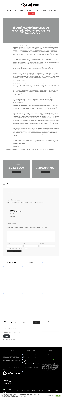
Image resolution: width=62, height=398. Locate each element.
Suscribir (7, 336)
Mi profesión (18, 164)
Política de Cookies (7, 383)
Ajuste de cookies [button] (51, 395)
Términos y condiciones (8, 381)
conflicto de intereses (25, 149)
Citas (49, 10)
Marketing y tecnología (53, 390)
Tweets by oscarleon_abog (47, 354)
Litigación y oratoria (41, 390)
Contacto (53, 10)
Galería (31, 10)
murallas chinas (35, 149)
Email (24, 243)
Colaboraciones (19, 10)
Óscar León (31, 155)
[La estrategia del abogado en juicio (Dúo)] (31, 355)
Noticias (26, 10)
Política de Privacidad (7, 378)
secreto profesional (52, 149)
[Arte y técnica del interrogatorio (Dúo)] (30, 363)
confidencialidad (16, 149)
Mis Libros (31, 13)
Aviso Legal (5, 380)
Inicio (7, 10)
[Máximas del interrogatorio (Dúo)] (29, 357)
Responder (13, 216)
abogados (9, 149)
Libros (40, 10)
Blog (11, 10)
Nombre (8, 243)
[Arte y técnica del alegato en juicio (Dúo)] (31, 360)
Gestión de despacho (29, 390)
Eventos (36, 10)
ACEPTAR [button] (58, 395)
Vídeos (44, 10)
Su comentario (10, 229)
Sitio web (42, 243)
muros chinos (43, 149)
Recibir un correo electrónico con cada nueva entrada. (18, 248)
